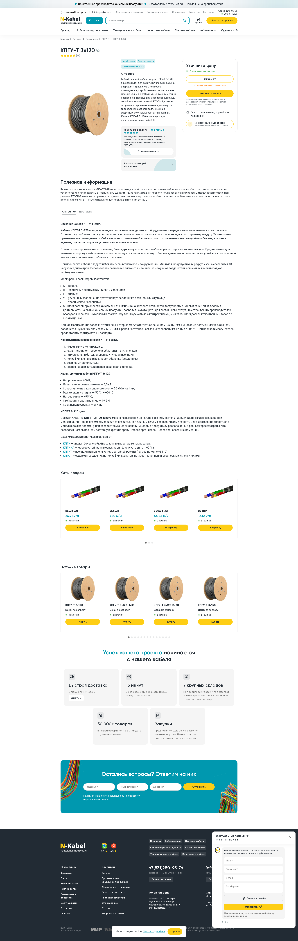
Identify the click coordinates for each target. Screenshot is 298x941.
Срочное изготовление (116, 887)
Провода (66, 30)
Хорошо (175, 931)
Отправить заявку (210, 93)
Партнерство (69, 888)
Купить (83, 621)
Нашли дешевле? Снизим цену (211, 86)
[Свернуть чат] (285, 837)
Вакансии (66, 908)
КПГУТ (67, 451)
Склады (65, 913)
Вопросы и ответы (113, 913)
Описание (69, 211)
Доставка (85, 211)
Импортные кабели (158, 30)
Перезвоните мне (161, 879)
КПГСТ (67, 455)
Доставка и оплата (157, 12)
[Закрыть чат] (290, 837)
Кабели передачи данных (92, 30)
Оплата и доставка (113, 892)
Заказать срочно (222, 20)
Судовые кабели (231, 30)
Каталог (94, 20)
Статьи (106, 908)
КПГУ (66, 443)
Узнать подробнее (154, 931)
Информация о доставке (211, 124)
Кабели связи (208, 30)
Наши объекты (69, 883)
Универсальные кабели (127, 30)
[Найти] (184, 20)
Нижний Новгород (75, 12)
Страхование (110, 903)
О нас (64, 878)
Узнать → (76, 697)
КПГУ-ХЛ (68, 447)
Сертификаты (69, 903)
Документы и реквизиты (129, 12)
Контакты (208, 12)
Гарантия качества (113, 897)
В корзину (210, 78)
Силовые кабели (185, 30)
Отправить (199, 786)
